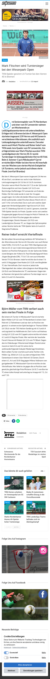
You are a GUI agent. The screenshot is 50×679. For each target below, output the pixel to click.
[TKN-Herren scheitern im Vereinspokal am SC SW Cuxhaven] (14, 483)
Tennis (5, 60)
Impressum (7, 647)
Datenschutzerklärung (19, 647)
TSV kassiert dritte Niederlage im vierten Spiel (37, 454)
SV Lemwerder (11, 415)
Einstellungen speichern (32, 671)
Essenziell (14, 653)
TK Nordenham (22, 415)
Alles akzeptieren (25, 665)
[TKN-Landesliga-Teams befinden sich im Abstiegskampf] (36, 507)
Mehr (44, 653)
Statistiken (14, 658)
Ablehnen (11, 671)
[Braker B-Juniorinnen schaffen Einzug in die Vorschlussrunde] (36, 483)
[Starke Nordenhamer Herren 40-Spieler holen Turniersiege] (14, 507)
